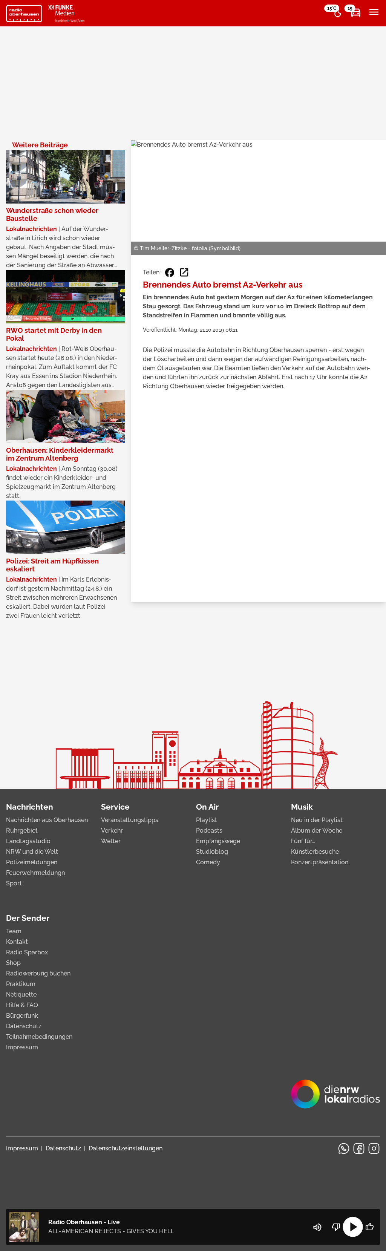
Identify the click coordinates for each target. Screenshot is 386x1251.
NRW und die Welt (32, 851)
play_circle (353, 1227)
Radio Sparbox (27, 952)
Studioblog (212, 851)
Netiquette (21, 994)
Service (115, 807)
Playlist (206, 820)
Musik (302, 807)
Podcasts (209, 830)
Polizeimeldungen (31, 862)
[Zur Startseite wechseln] (24, 13)
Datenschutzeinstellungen (125, 1148)
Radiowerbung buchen (38, 973)
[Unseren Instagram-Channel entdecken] (374, 1148)
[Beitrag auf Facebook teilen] (169, 272)
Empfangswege (218, 841)
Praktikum (20, 984)
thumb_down (336, 1226)
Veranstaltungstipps (129, 820)
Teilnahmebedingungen (39, 1036)
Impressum (22, 1047)
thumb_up (369, 1226)
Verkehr (112, 830)
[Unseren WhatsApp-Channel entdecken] (344, 1148)
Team (13, 931)
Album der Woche (316, 830)
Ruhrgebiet (22, 830)
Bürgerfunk (22, 1015)
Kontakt (17, 941)
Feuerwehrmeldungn (35, 872)
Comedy (208, 862)
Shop (13, 962)
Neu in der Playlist (317, 820)
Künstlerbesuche (315, 851)
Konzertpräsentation (319, 862)
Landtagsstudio (28, 841)
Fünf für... (303, 841)
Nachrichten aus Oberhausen (47, 820)
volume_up (317, 1227)
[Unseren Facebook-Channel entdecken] (359, 1148)
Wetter (111, 841)
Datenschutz (23, 1026)
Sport (14, 883)
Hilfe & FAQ (22, 1005)
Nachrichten (29, 807)
